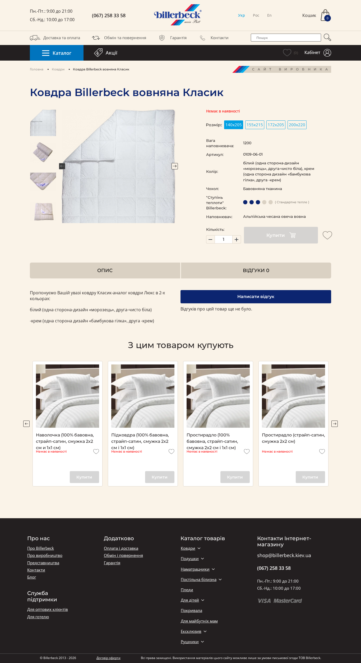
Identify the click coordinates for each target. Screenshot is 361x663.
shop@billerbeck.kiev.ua (284, 555)
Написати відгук (255, 296)
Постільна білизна (198, 579)
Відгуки (256, 270)
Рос (256, 15)
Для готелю (38, 617)
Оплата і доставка (121, 548)
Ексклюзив (191, 631)
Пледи (187, 590)
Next (175, 166)
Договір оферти (108, 658)
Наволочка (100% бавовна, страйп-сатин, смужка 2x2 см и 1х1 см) (65, 438)
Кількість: (215, 229)
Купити (275, 235)
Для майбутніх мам (199, 621)
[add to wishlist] (327, 235)
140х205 (233, 124)
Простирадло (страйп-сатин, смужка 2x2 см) (293, 438)
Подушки (190, 558)
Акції (111, 52)
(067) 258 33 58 (109, 15)
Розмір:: (214, 124)
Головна (36, 69)
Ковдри (58, 69)
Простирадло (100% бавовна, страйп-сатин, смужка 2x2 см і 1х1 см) (212, 438)
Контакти (220, 37)
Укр (241, 15)
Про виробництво (44, 555)
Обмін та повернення (125, 37)
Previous (62, 166)
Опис (105, 270)
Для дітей (190, 600)
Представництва (43, 563)
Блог (31, 577)
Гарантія (178, 37)
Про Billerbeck (40, 548)
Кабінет (312, 52)
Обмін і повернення (123, 555)
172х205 (276, 124)
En (269, 15)
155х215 (255, 124)
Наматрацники (195, 569)
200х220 (297, 124)
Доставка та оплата (61, 37)
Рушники (190, 641)
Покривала (191, 610)
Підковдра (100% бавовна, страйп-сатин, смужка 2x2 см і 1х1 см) (140, 438)
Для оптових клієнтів (47, 609)
